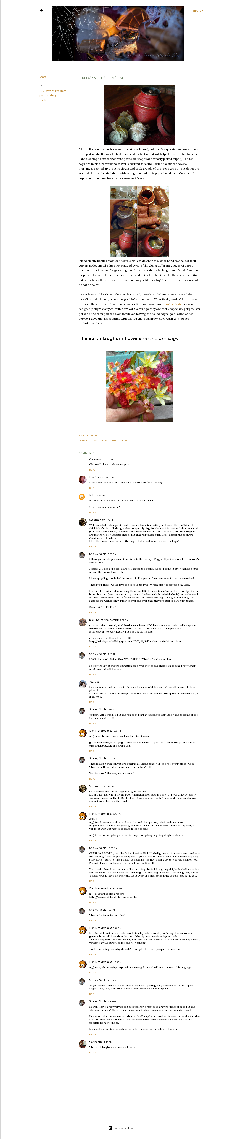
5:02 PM (99, 681)
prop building (47, 95)
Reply (92, 469)
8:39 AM (117, 888)
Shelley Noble (97, 553)
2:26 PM (112, 654)
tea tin (43, 100)
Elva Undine (96, 477)
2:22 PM (124, 620)
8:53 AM (101, 495)
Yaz (91, 681)
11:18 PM (108, 1042)
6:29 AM (110, 459)
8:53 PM (117, 814)
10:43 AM (112, 848)
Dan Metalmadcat (100, 730)
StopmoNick (97, 519)
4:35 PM (117, 962)
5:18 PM (110, 786)
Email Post (92, 435)
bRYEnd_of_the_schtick (104, 620)
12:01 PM (117, 730)
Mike (92, 495)
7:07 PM (112, 980)
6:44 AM (109, 477)
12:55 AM (112, 709)
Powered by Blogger (124, 1128)
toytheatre (96, 1041)
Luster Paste (173, 304)
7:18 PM (112, 1001)
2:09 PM (112, 554)
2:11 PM (111, 758)
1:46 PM (117, 928)
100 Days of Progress (52, 91)
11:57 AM (112, 910)
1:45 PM (110, 520)
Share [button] (43, 76)
